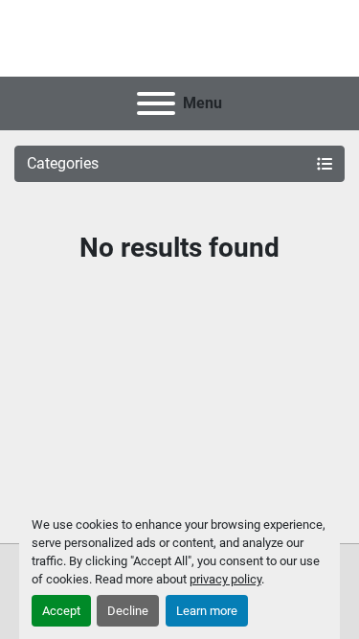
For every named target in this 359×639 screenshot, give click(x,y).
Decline (127, 611)
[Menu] (156, 103)
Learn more (206, 611)
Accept (61, 611)
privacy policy (225, 579)
